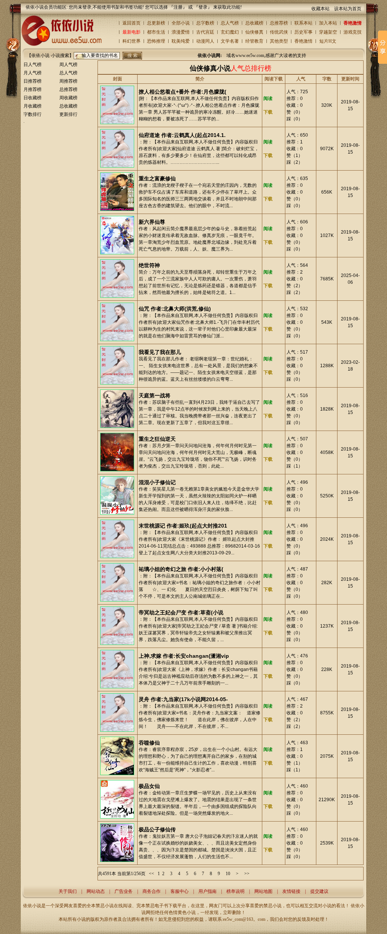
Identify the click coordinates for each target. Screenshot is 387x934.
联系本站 (303, 23)
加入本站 (328, 23)
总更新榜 (156, 23)
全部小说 (181, 23)
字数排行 (32, 114)
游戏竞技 (353, 32)
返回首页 (131, 23)
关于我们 (68, 891)
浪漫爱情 (181, 32)
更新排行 (68, 114)
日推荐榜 (32, 81)
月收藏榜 (32, 106)
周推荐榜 (68, 81)
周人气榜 (68, 64)
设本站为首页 (347, 8)
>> (246, 873)
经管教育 (254, 41)
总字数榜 (205, 23)
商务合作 (151, 891)
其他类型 (279, 41)
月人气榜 (32, 72)
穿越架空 (328, 32)
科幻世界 (131, 41)
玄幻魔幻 (230, 32)
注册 (178, 7)
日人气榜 (32, 64)
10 (228, 873)
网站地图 (263, 891)
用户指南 (207, 891)
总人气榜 (230, 23)
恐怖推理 (156, 41)
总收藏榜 (254, 23)
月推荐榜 (32, 89)
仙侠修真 (254, 32)
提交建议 (319, 891)
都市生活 (156, 32)
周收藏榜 (68, 97)
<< (151, 873)
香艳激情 (353, 23)
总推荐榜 (279, 23)
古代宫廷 (205, 32)
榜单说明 (235, 891)
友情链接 (291, 891)
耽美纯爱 (181, 41)
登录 (202, 7)
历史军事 (303, 32)
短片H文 (327, 41)
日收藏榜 (32, 97)
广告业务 (124, 891)
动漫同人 (205, 41)
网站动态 (96, 891)
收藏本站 (320, 8)
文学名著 (230, 41)
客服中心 (179, 891)
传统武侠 (279, 32)
